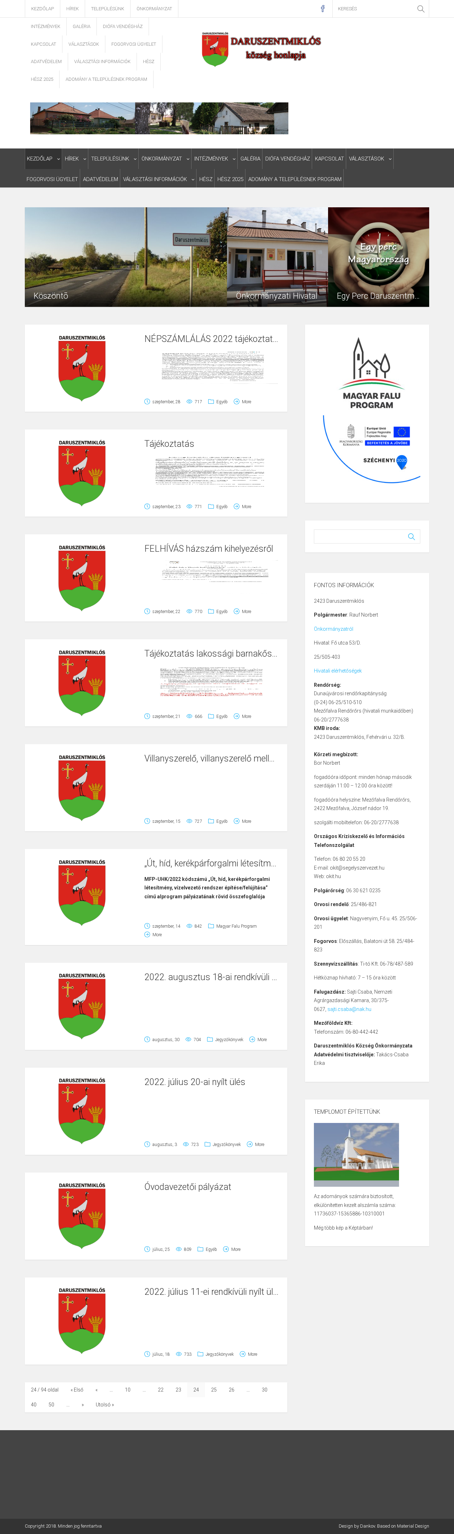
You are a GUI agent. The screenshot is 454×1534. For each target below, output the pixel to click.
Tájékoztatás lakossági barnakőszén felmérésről (237, 653)
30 (264, 1390)
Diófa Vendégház (123, 26)
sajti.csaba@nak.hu (349, 1009)
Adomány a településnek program (106, 79)
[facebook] (322, 8)
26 (231, 1390)
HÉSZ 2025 (42, 79)
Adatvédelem (46, 61)
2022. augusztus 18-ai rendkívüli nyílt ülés (224, 977)
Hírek (72, 8)
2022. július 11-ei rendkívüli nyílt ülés (213, 1292)
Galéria (81, 26)
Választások (83, 44)
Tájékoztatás (169, 444)
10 (128, 1390)
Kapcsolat (43, 44)
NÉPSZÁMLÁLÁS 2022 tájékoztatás (213, 339)
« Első (77, 1390)
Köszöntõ (51, 296)
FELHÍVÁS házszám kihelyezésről (208, 549)
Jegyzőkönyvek (229, 1039)
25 (214, 1390)
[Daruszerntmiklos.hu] (262, 49)
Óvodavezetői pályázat (187, 1187)
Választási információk (102, 61)
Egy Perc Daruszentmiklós (384, 296)
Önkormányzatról (333, 629)
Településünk (107, 8)
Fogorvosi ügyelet (133, 44)
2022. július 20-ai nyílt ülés (194, 1082)
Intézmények (45, 26)
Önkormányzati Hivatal (276, 296)
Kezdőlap (42, 8)
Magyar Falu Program (236, 926)
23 (178, 1390)
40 (34, 1404)
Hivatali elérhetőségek (338, 671)
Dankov (367, 1526)
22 (161, 1390)
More (246, 401)
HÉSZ (148, 61)
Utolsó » (105, 1404)
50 (51, 1404)
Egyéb (222, 401)
